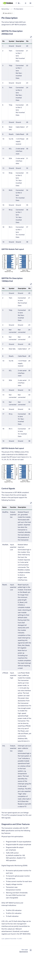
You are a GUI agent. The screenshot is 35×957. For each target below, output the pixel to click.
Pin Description (18, 9)
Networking (5, 9)
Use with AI (8, 13)
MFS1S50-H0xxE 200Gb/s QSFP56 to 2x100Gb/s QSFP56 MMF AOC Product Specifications (19, 3)
